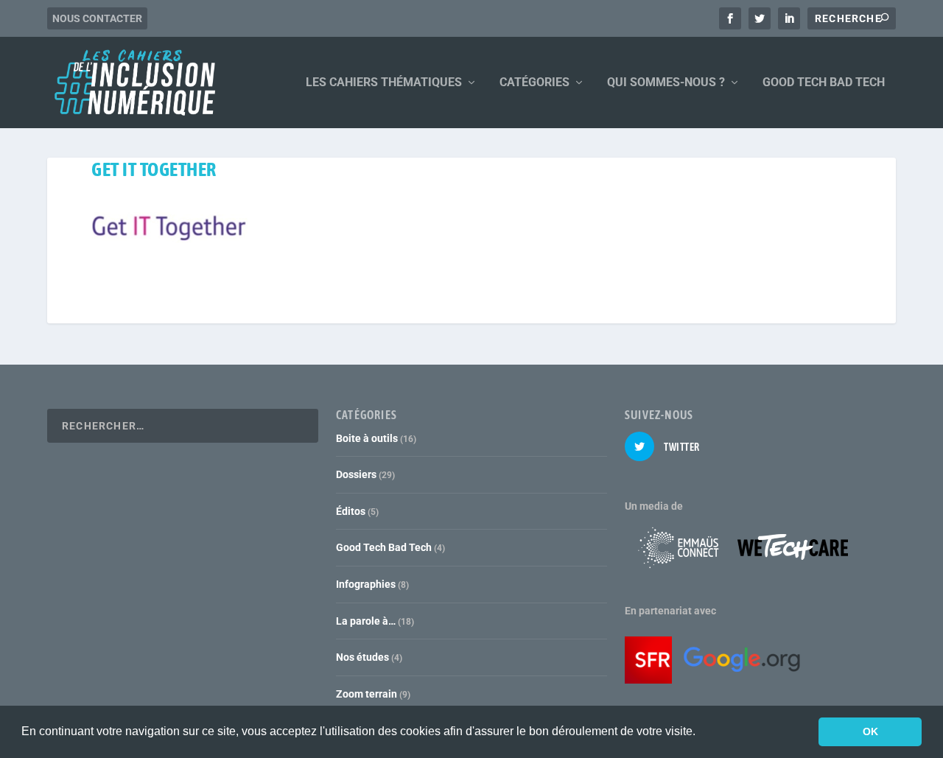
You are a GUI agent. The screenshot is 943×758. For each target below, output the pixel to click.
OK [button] (870, 731)
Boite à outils (367, 438)
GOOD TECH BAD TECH (824, 83)
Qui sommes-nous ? (666, 83)
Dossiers (356, 474)
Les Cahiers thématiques (384, 83)
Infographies (366, 584)
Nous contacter (97, 18)
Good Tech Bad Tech (384, 547)
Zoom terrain (366, 694)
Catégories (534, 83)
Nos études (362, 657)
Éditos (350, 511)
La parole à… (366, 621)
